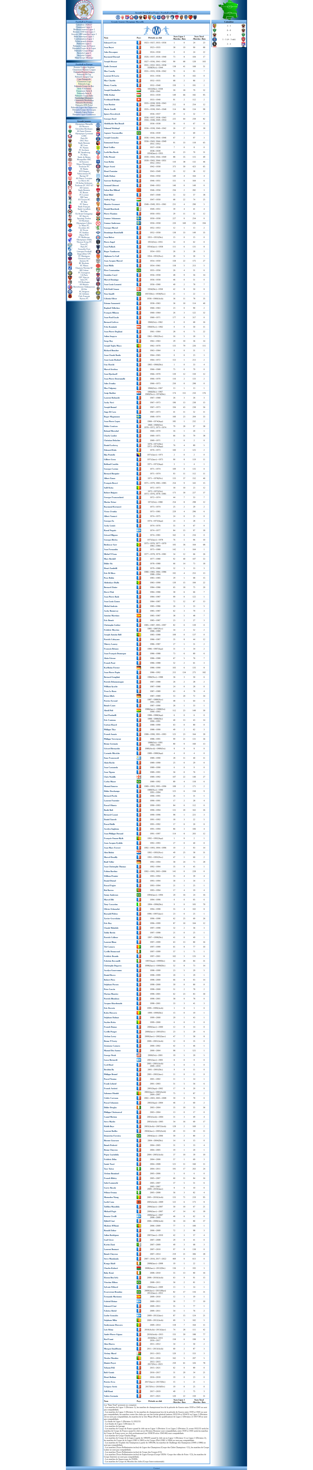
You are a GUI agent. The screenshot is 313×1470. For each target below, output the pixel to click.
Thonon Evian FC (84, 242)
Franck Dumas (110, 1027)
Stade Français (84, 206)
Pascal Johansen (111, 1103)
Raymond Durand (112, 57)
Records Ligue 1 (84, 53)
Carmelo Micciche (112, 753)
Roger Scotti (109, 166)
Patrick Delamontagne (114, 682)
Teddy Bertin (109, 933)
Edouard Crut (110, 43)
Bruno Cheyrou (111, 1150)
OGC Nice (84, 140)
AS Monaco (84, 126)
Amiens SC (84, 261)
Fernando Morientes (113, 1297)
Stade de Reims (84, 157)
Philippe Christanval (113, 1112)
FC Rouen (84, 192)
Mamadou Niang (111, 1197)
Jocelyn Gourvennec (113, 970)
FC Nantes (84, 148)
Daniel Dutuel (110, 881)
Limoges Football (84, 251)
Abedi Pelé (108, 710)
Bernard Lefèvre (111, 322)
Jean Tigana (109, 772)
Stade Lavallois (84, 209)
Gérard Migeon (111, 535)
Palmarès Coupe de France (84, 46)
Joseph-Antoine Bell (112, 635)
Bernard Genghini (112, 677)
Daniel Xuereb (110, 819)
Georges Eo (109, 521)
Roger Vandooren (112, 251)
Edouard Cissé (110, 1306)
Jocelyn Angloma (111, 829)
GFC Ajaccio (84, 277)
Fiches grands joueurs (84, 41)
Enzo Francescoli (111, 758)
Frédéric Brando (111, 956)
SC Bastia (84, 169)
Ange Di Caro (110, 412)
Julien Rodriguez (111, 1235)
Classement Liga (84, 81)
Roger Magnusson (112, 417)
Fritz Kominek (110, 327)
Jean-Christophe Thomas (115, 866)
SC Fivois (84, 230)
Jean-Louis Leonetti (112, 284)
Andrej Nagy (109, 199)
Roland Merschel (111, 431)
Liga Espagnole (84, 79)
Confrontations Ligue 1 (84, 39)
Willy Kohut (109, 95)
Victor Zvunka (110, 511)
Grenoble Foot (84, 249)
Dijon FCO (84, 235)
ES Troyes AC (84, 199)
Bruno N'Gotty (110, 1041)
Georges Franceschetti (114, 497)
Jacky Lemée (109, 526)
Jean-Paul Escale (111, 317)
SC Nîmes (84, 265)
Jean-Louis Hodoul (112, 360)
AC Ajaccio (84, 216)
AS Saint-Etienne (84, 131)
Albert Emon (109, 478)
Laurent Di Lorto (111, 76)
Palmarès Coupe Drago (84, 51)
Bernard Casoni (111, 815)
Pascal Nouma (110, 1079)
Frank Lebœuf (110, 1084)
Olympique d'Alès (84, 240)
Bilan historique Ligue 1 (84, 36)
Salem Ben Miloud (112, 190)
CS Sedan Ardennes (84, 183)
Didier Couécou (111, 426)
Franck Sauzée (110, 734)
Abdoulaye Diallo (111, 582)
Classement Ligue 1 (84, 27)
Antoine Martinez (111, 615)
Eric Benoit (109, 620)
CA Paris (84, 275)
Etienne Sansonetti (112, 303)
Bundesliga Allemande (84, 98)
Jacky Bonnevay (111, 611)
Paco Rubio (109, 578)
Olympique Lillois (84, 223)
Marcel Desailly (111, 857)
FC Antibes (84, 232)
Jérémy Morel (110, 1353)
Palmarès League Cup (84, 77)
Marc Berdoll (110, 559)
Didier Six (108, 563)
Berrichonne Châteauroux (84, 287)
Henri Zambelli (110, 568)
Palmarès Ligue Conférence (84, 114)
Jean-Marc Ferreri (112, 848)
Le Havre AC (84, 181)
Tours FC (84, 244)
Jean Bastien (109, 104)
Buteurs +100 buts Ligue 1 (84, 32)
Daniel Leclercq (111, 445)
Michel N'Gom (110, 554)
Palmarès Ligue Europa (84, 112)
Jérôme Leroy (110, 1036)
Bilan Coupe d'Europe (84, 58)
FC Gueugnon (84, 273)
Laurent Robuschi (112, 398)
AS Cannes (84, 188)
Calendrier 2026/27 (84, 25)
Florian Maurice (111, 994)
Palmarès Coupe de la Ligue (84, 48)
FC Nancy (84, 204)
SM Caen (84, 197)
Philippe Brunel (110, 1074)
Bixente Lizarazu (111, 1140)
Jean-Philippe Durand (113, 833)
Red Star (84, 211)
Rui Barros (109, 890)
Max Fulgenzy (110, 388)
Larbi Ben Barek (111, 152)
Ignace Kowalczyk (112, 114)
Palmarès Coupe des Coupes (84, 110)
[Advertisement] (156, 5)
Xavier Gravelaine (112, 918)
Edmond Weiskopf (112, 128)
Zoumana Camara (112, 1046)
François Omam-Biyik (113, 838)
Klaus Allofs (109, 696)
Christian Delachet (112, 440)
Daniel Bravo (110, 975)
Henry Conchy (110, 85)
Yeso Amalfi (109, 294)
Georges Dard (110, 119)
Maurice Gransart (112, 204)
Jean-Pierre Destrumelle (114, 379)
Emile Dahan (109, 176)
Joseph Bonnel (110, 407)
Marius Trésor (110, 502)
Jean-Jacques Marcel (113, 261)
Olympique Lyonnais (84, 133)
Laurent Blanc (110, 942)
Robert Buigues (110, 493)
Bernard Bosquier (111, 473)
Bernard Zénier (110, 587)
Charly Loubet (110, 436)
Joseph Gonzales (111, 138)
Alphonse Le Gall (111, 256)
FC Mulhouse (84, 237)
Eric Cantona (110, 720)
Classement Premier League (84, 70)
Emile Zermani (110, 66)
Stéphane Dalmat (111, 1017)
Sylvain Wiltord (111, 1287)
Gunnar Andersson (112, 223)
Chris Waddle (110, 777)
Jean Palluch (109, 247)
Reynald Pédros (111, 914)
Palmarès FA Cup (84, 74)
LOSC (84, 136)
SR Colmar (84, 270)
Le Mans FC (84, 225)
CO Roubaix (84, 221)
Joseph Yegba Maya (113, 346)
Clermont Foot (84, 258)
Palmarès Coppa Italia (84, 95)
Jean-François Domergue (115, 653)
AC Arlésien (84, 294)
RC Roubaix (84, 263)
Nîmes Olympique (84, 164)
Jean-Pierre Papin (112, 672)
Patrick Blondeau (111, 999)
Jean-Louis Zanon (112, 601)
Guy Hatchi (109, 364)
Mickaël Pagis (110, 1211)
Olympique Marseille (84, 124)
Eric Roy (108, 923)
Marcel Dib (109, 900)
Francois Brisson (111, 649)
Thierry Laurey (111, 644)
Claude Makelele (111, 928)
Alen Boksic (109, 852)
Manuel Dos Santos (112, 1050)
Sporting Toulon (84, 218)
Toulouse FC (84, 166)
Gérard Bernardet (112, 748)
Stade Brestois (84, 190)
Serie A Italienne (84, 88)
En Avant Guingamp (84, 214)
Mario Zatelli (110, 109)
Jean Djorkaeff (110, 374)
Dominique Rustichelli (113, 232)
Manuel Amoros (111, 786)
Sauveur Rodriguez (112, 181)
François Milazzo (111, 313)
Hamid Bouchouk (111, 209)
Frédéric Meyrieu (111, 630)
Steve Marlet (109, 1122)
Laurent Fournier (111, 800)
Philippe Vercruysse (112, 739)
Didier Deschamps (112, 791)
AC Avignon (84, 291)
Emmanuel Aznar (111, 142)
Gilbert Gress (110, 459)
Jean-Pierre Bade (111, 597)
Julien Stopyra (110, 336)
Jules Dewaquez (111, 52)
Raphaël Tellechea (112, 308)
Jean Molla (109, 265)
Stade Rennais (84, 143)
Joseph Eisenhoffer (112, 90)
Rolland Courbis (111, 464)
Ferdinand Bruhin (112, 99)
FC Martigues (84, 256)
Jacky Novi (109, 402)
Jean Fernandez (111, 549)
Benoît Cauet (109, 705)
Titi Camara (109, 947)
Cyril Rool (108, 1065)
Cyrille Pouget (110, 1032)
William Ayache (111, 686)
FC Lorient (84, 195)
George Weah (110, 1055)
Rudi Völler (109, 862)
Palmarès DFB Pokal (84, 105)
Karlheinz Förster (112, 668)
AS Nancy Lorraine (84, 178)
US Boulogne (84, 282)
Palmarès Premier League (84, 72)
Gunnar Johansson (112, 218)
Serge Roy (108, 341)
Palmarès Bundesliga (84, 103)
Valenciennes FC (84, 173)
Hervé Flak (109, 592)
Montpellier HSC (84, 159)
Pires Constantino (112, 270)
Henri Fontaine (110, 171)
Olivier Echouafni (112, 909)
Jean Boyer (109, 47)
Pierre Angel (109, 242)
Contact (156, 1468)
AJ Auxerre (84, 162)
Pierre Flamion (110, 214)
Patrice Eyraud (110, 701)
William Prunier (111, 876)
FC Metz (84, 155)
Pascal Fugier (110, 885)
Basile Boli (108, 810)
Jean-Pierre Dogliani (113, 331)
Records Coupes (84, 55)
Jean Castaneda (111, 767)
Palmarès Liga (84, 84)
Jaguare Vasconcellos (113, 133)
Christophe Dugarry (113, 966)
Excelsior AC (84, 228)
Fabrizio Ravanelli (112, 961)
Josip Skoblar (110, 393)
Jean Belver (109, 237)
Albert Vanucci (110, 516)
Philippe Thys (110, 729)
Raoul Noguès (110, 530)
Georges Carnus (111, 469)
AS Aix (84, 289)
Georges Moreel (111, 228)
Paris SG (84, 138)
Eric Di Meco (109, 573)
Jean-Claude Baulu (112, 355)
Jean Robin (109, 162)
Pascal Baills (109, 824)
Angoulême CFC (84, 254)
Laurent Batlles (110, 1131)
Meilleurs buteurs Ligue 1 (84, 29)
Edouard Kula (110, 450)
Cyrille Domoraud (112, 951)
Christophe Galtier (112, 625)
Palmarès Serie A (84, 93)
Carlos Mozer (110, 781)
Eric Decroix (109, 1008)
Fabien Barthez (110, 871)
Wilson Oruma (110, 1192)
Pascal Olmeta (110, 805)
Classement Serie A (84, 91)
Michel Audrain (110, 606)
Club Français (84, 296)
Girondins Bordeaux (84, 129)
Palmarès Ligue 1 (84, 43)
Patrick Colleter (111, 937)
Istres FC (84, 280)
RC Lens (84, 145)
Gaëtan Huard (110, 725)
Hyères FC (84, 298)
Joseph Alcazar (110, 61)
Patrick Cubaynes (112, 639)
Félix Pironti (109, 157)
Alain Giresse (110, 658)
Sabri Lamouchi (111, 1183)
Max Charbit (109, 80)
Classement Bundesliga (84, 100)
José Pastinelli (110, 715)
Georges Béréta (111, 540)
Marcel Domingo (111, 280)
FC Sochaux (84, 150)
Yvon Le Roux (110, 691)
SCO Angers (84, 171)
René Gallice (109, 147)
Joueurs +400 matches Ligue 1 (84, 34)
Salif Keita (108, 488)
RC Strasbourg (84, 152)
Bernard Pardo (110, 796)
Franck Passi (109, 663)
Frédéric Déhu (110, 1159)
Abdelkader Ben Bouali (114, 123)
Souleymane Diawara (113, 1325)
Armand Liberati (111, 185)
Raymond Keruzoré (112, 507)
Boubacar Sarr (110, 545)
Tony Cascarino (111, 904)
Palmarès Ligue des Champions (84, 107)
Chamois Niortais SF (84, 268)
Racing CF (84, 176)
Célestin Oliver (110, 298)
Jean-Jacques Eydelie (113, 843)
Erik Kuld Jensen (111, 289)
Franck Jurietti (110, 1088)
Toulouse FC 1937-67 (84, 185)
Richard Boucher (111, 350)
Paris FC (84, 247)
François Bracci (111, 483)
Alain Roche (109, 763)
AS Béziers (84, 284)
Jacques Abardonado (113, 1003)
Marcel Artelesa (111, 369)
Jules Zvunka (110, 383)
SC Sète (84, 202)
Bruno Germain (111, 744)
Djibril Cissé (109, 1221)
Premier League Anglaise (84, 67)
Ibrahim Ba (109, 1069)
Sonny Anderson (111, 895)
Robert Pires (109, 980)
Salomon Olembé (111, 1093)
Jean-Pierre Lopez (112, 421)
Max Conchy (109, 71)
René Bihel (108, 195)
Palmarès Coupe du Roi (84, 86)
